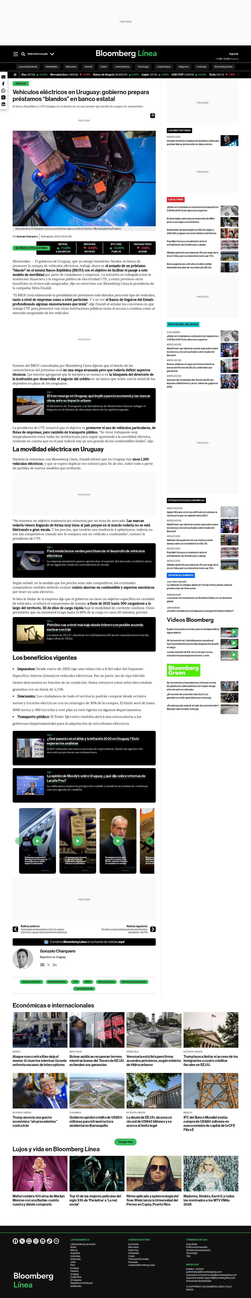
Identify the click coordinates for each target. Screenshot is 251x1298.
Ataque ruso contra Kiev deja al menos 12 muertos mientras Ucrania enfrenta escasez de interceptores (40, 1060)
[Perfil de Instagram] (36, 1241)
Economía (133, 1244)
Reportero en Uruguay (53, 957)
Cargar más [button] (125, 1142)
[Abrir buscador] (23, 54)
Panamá (74, 1271)
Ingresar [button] (234, 53)
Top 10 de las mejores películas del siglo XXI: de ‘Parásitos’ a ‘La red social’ (95, 1200)
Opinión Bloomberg (180, 575)
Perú (72, 1265)
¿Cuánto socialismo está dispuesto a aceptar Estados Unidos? (200, 611)
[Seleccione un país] (52, 54)
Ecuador (74, 1268)
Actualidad (133, 1253)
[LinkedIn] (54, 965)
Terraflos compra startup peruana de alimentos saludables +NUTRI (124, 931)
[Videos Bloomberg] (203, 620)
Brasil (73, 1247)
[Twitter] (48, 965)
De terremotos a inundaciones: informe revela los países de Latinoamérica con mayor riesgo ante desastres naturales (191, 686)
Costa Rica (75, 1277)
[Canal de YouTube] (29, 1241)
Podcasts (133, 1262)
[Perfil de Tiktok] (49, 1241)
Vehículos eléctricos (31, 982)
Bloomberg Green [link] (224, 66)
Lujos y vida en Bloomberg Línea (56, 1149)
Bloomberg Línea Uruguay (134, 982)
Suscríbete (191, 1244)
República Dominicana (81, 1283)
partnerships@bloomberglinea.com (204, 1271)
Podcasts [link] (201, 66)
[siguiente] (153, 929)
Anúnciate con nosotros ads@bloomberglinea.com (211, 1275)
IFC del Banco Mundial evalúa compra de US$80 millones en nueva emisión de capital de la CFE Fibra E (209, 1123)
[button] (152, 115)
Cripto (131, 1256)
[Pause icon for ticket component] (15, 75)
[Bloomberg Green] (203, 670)
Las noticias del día (84, 989)
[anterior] (15, 929)
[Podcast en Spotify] (56, 1241)
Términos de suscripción (198, 1250)
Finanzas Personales (138, 1259)
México (74, 1250)
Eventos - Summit (195, 1269)
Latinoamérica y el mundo (83, 1244)
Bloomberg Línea (106, 982)
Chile (72, 1262)
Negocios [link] (184, 66)
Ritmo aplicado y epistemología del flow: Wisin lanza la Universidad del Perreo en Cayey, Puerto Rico (153, 1200)
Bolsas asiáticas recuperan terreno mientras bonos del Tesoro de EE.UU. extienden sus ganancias (190, 368)
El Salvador (76, 1280)
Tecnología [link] (143, 66)
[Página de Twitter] (22, 1241)
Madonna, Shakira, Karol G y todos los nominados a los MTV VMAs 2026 (209, 1200)
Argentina (75, 1253)
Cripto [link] (103, 66)
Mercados (133, 1247)
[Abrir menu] (16, 54)
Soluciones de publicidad (198, 1281)
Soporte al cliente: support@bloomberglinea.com (210, 1277)
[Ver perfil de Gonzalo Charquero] (26, 958)
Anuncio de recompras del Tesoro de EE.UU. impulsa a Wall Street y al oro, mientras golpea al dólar (192, 383)
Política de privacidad (196, 1247)
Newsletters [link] (52, 66)
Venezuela (75, 1259)
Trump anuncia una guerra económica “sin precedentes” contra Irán (35, 1121)
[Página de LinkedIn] (42, 1241)
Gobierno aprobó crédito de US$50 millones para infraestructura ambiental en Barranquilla (95, 1121)
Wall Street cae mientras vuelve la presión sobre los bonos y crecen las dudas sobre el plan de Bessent (192, 352)
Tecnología (191, 1253)
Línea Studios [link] (164, 66)
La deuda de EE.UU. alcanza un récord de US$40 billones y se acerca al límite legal (149, 1121)
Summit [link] (88, 66)
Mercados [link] (71, 66)
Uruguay (20, 83)
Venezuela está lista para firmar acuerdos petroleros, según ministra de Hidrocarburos (154, 1060)
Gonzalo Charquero (27, 236)
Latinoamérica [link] (122, 66)
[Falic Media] (218, 59)
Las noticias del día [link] (28, 66)
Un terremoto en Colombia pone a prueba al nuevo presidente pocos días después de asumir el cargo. (193, 644)
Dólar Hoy (133, 1250)
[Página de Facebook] (15, 1241)
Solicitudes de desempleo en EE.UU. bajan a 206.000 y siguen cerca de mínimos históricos (44, 931)
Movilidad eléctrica (57, 982)
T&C (188, 1256)
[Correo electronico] (42, 965)
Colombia (75, 1256)
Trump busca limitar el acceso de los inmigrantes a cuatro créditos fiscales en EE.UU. (211, 1060)
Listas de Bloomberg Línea (141, 1265)
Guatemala (75, 1286)
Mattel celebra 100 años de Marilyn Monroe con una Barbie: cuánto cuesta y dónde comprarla (39, 1200)
